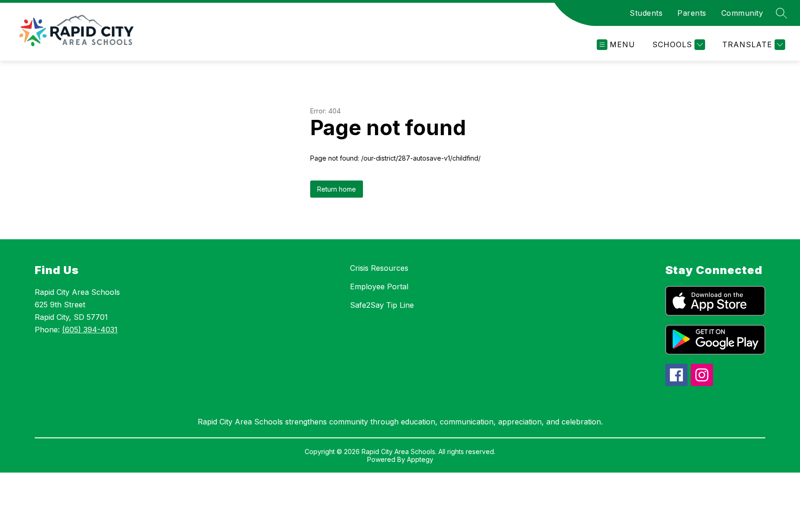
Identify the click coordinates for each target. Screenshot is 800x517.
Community (742, 13)
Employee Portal (379, 286)
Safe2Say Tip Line (382, 305)
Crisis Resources (379, 268)
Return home (336, 189)
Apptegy (420, 459)
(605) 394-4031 (90, 329)
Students (646, 13)
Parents (691, 13)
